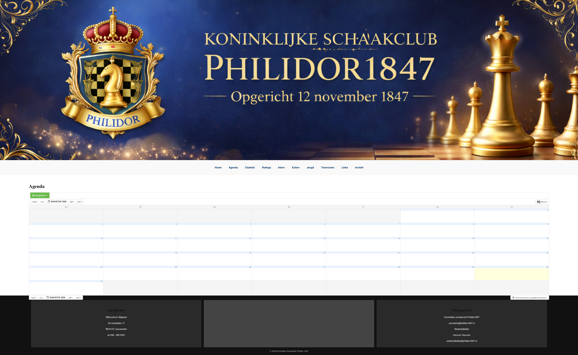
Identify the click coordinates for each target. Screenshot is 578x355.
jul (43, 201)
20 (324, 253)
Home (218, 167)
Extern (296, 167)
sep (71, 201)
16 (547, 238)
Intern (281, 167)
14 (399, 238)
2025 (35, 201)
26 (250, 267)
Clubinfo (250, 167)
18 (176, 253)
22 (473, 253)
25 (176, 267)
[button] (530, 298)
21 (399, 253)
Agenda (233, 167)
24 (102, 267)
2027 (79, 201)
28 (399, 267)
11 (176, 238)
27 (324, 267)
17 (102, 253)
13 (324, 238)
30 (547, 267)
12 (250, 238)
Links (345, 167)
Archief (359, 167)
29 (473, 267)
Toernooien (327, 167)
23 (547, 253)
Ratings (266, 167)
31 (102, 281)
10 (102, 238)
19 (250, 253)
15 (473, 238)
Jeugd (310, 167)
